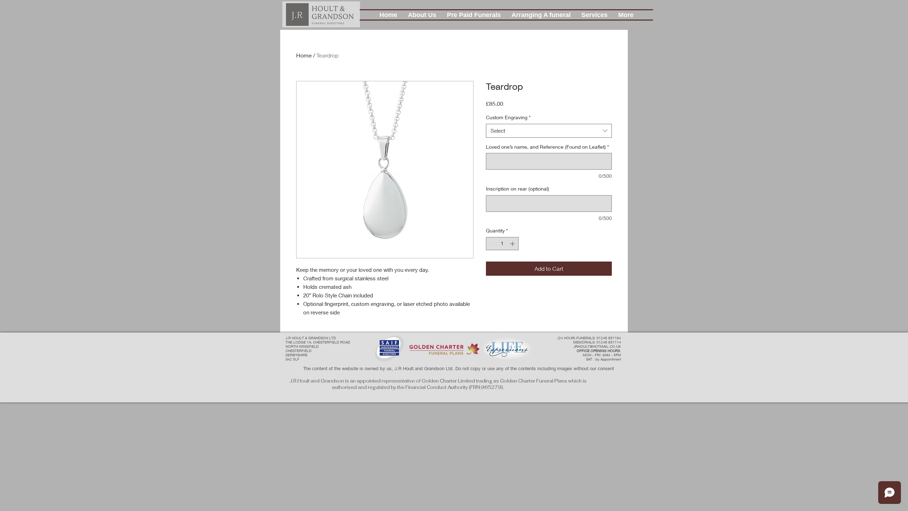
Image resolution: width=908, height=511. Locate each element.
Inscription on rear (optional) (517, 189)
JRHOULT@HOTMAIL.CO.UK (597, 346)
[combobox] (549, 131)
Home (304, 55)
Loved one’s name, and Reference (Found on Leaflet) (547, 147)
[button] (422, 15)
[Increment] (513, 243)
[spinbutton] (502, 243)
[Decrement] (491, 243)
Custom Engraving (508, 117)
